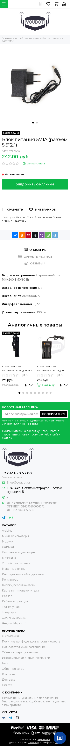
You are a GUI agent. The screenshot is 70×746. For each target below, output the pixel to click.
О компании (10, 636)
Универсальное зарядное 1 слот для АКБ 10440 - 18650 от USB (17, 368)
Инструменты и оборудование (23, 574)
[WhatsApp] (48, 235)
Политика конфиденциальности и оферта (31, 641)
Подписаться (53, 414)
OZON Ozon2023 (14, 618)
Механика (9, 558)
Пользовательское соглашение (24, 647)
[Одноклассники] (22, 235)
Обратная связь (13, 669)
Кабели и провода (15, 601)
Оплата (7, 685)
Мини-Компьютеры (15, 536)
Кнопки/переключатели (18, 585)
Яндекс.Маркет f (14, 623)
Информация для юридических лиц (27, 658)
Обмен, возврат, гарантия (20, 652)
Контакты (8, 674)
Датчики (8, 547)
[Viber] (42, 235)
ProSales (32, 742)
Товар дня (9, 612)
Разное (7, 596)
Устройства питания (39, 217)
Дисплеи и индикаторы (18, 552)
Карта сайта (44, 739)
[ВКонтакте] (15, 235)
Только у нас (10, 607)
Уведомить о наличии (35, 184)
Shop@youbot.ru (18, 482)
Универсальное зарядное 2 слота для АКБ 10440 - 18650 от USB (52, 368)
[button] (33, 123)
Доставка (8, 679)
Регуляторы (10, 579)
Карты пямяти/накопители (20, 590)
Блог (5, 663)
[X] (35, 235)
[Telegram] (55, 235)
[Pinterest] (28, 235)
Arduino (7, 530)
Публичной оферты (25, 423)
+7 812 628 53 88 (17, 473)
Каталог (21, 217)
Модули (7, 541)
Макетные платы (13, 568)
